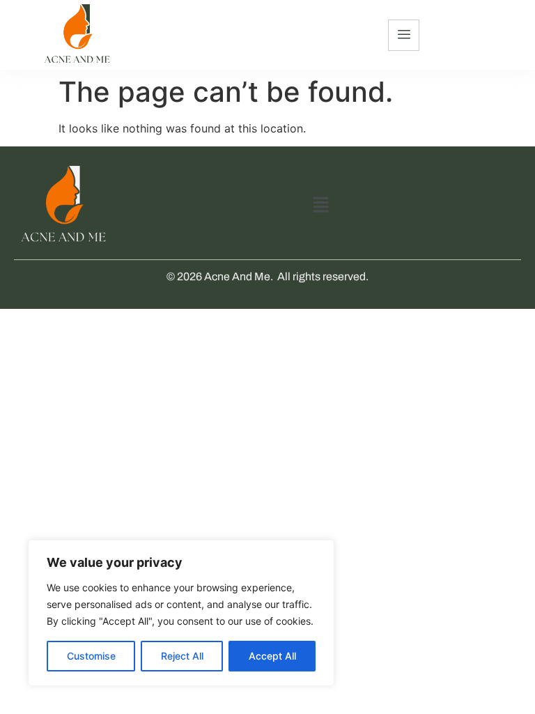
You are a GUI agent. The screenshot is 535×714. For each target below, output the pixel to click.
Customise (91, 656)
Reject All (182, 656)
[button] (321, 205)
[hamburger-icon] (403, 35)
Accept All (272, 656)
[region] (181, 613)
